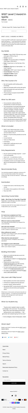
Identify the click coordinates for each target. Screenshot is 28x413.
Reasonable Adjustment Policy (10, 367)
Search (4, 363)
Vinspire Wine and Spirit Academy (13, 407)
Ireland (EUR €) (13, 391)
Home (1, 8)
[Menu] (25, 6)
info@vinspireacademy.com (10, 263)
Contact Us (5, 371)
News (4, 349)
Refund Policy (6, 356)
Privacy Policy (6, 353)
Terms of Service (7, 360)
